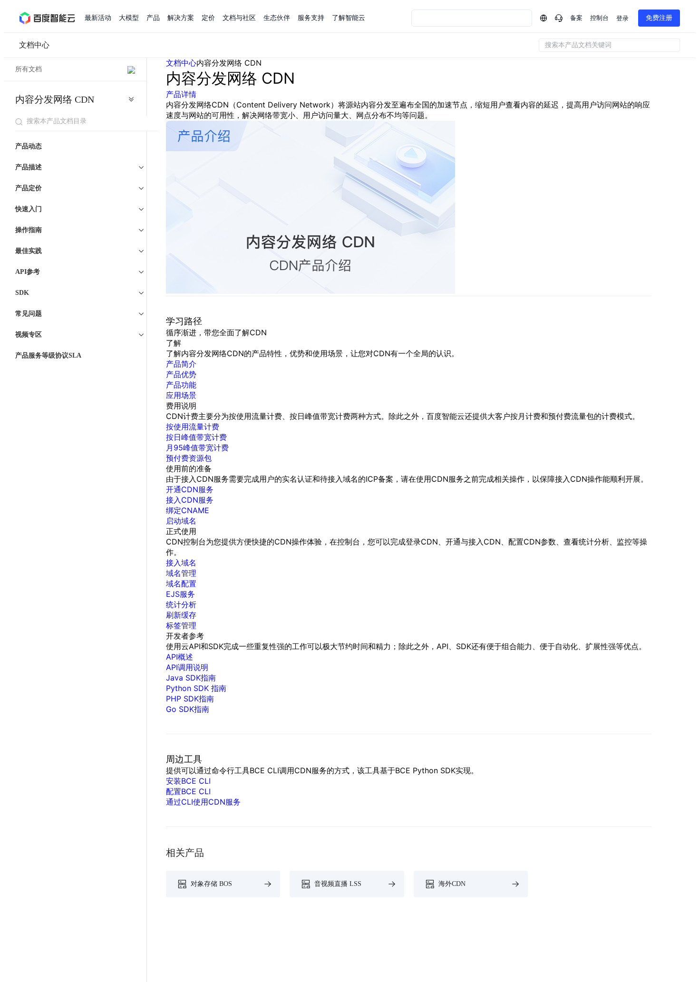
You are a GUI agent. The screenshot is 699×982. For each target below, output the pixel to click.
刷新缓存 (181, 615)
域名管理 (181, 573)
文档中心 (34, 45)
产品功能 (181, 384)
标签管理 (181, 625)
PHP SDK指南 (190, 698)
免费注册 (659, 17)
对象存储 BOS (211, 883)
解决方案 (180, 17)
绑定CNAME (187, 510)
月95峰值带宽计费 (197, 447)
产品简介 (181, 364)
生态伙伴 (276, 17)
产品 (153, 17)
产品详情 (181, 94)
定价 (208, 17)
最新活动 (98, 17)
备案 (576, 17)
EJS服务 (180, 594)
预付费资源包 (189, 458)
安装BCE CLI (188, 781)
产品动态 (28, 146)
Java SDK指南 (191, 677)
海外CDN (452, 883)
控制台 (599, 17)
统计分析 (181, 604)
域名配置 (181, 583)
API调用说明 (187, 667)
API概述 (179, 656)
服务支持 (311, 17)
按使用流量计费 (192, 426)
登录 (622, 18)
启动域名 (181, 520)
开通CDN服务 (190, 489)
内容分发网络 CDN (54, 99)
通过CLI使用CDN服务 (203, 802)
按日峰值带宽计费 (196, 437)
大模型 (129, 17)
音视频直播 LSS (337, 883)
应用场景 (181, 395)
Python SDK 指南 (196, 688)
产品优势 (181, 374)
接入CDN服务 (190, 500)
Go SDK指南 (187, 709)
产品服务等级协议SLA (48, 355)
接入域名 (181, 562)
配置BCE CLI (188, 791)
